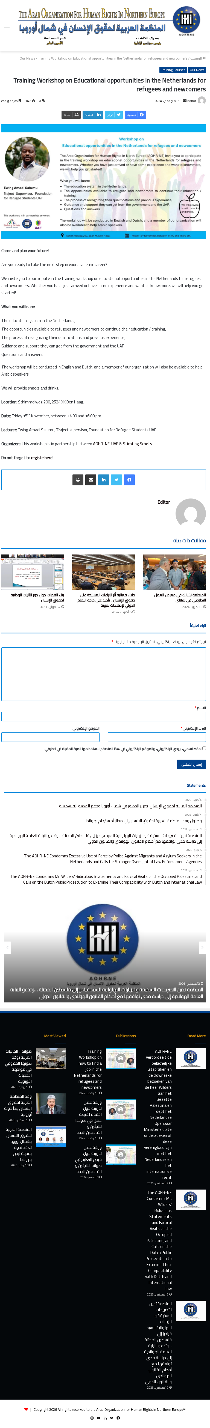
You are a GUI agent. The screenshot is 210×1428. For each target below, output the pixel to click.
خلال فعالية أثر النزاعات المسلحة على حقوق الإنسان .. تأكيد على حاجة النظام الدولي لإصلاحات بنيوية (106, 600)
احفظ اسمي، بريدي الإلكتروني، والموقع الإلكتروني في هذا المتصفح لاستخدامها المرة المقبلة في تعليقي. (123, 748)
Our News (27, 58)
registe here (41, 458)
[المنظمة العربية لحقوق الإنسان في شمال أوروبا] (110, 26)
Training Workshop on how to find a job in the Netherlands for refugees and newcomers (88, 1069)
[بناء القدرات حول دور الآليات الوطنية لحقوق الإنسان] (32, 572)
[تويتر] (116, 479)
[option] (105, 947)
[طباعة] (77, 479)
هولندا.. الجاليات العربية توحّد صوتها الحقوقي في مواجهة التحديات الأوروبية (18, 1066)
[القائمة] (7, 28)
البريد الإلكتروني (193, 728)
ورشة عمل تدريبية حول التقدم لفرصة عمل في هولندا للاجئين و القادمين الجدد (88, 1117)
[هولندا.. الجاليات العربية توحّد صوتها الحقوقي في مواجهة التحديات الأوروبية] (51, 1058)
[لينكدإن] (103, 479)
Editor (164, 501)
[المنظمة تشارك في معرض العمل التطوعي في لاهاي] (174, 572)
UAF (114, 444)
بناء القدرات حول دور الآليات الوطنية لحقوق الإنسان (37, 597)
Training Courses (173, 70)
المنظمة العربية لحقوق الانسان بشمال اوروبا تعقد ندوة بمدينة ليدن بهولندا (19, 1144)
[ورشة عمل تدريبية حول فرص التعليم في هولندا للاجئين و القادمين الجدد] (121, 1154)
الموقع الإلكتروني (86, 728)
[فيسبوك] (129, 479)
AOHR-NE (101, 444)
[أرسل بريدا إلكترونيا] (184, 101)
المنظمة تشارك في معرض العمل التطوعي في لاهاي (180, 597)
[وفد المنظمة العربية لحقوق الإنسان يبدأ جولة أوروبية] (51, 1103)
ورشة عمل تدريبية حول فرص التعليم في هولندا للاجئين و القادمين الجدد (88, 1159)
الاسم (200, 707)
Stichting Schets (137, 444)
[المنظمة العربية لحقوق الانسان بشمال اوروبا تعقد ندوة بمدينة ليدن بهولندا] (51, 1136)
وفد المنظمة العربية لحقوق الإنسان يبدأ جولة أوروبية (18, 1105)
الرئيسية (196, 58)
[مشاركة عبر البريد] (90, 479)
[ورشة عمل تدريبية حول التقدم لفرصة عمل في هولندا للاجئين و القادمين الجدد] (121, 1109)
